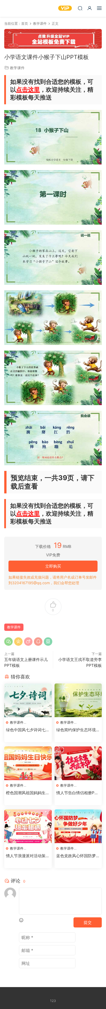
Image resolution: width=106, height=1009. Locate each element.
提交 (88, 922)
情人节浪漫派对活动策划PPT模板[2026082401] (27, 856)
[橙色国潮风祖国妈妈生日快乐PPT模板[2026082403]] (28, 763)
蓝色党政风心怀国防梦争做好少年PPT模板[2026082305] (78, 856)
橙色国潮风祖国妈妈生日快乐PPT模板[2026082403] (27, 793)
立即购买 (53, 566)
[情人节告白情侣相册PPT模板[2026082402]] (78, 763)
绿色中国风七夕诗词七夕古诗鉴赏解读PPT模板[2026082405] (27, 730)
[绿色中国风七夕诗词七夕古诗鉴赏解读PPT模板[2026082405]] (28, 700)
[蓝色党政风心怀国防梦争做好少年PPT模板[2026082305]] (78, 826)
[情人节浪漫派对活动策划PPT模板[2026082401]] (28, 826)
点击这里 (28, 89)
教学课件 (17, 68)
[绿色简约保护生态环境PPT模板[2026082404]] (78, 700)
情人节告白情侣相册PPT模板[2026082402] (77, 793)
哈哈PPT (12, 8)
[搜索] (80, 8)
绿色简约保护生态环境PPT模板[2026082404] (77, 730)
